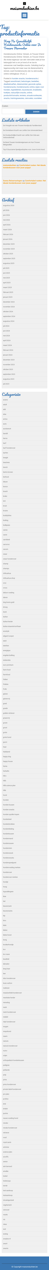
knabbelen (37, 90)
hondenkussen (8, 834)
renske (5, 1123)
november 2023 (9, 365)
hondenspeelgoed (9, 863)
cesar (5, 554)
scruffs (5, 1157)
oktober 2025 (8, 254)
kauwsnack (7, 906)
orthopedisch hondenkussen (13, 1060)
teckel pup (7, 1181)
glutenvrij (6, 699)
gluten (5, 694)
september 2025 (9, 258)
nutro (5, 1051)
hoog (5, 887)
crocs (5, 588)
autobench (7, 429)
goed (5, 703)
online (29, 92)
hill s (4, 776)
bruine (5, 511)
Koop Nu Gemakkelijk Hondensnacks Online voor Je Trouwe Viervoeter (22, 44)
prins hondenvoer (9, 1084)
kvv (4, 949)
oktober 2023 (8, 369)
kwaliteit (6, 959)
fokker (5, 679)
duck (5, 612)
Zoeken (5, 106)
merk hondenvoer (9, 1012)
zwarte (5, 1248)
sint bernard (7, 1166)
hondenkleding (8, 829)
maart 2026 (7, 230)
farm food (6, 670)
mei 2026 (6, 220)
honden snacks (18, 78)
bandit (5, 433)
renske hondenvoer (10, 1128)
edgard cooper (8, 636)
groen (5, 723)
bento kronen (8, 472)
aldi (4, 409)
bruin (5, 506)
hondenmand (8, 838)
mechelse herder (9, 998)
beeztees (6, 462)
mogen (5, 1027)
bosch (5, 491)
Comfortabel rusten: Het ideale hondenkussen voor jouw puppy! (24, 166)
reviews (23, 95)
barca (5, 438)
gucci (5, 742)
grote (5, 732)
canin (5, 535)
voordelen (38, 98)
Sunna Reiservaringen (12, 181)
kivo (4, 920)
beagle (5, 458)
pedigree (6, 1065)
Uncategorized (8, 1200)
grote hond (7, 737)
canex (5, 530)
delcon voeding (8, 593)
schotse (6, 1147)
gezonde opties (34, 84)
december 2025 (9, 244)
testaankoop (7, 1195)
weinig (5, 1234)
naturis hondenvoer (10, 1046)
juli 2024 (6, 326)
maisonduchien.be (24, 8)
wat (4, 1229)
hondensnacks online (26, 87)
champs (6, 568)
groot (5, 728)
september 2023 (9, 374)
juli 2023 (6, 384)
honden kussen (8, 805)
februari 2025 (8, 292)
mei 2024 (6, 336)
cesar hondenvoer (9, 559)
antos (5, 419)
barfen (5, 453)
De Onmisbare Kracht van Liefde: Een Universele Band (22, 130)
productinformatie (11, 95)
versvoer (6, 1210)
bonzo (5, 486)
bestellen (35, 81)
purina (5, 1113)
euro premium (8, 665)
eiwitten (6, 646)
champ (5, 564)
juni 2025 (6, 273)
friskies (5, 684)
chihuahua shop (9, 578)
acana (5, 400)
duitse (5, 617)
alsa (4, 414)
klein (4, 925)
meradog (6, 1002)
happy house (8, 761)
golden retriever (9, 713)
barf (4, 443)
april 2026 (6, 225)
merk (5, 1007)
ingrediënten (16, 90)
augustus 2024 (8, 321)
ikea (4, 896)
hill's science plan (9, 785)
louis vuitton (7, 983)
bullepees (6, 525)
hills (4, 790)
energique (6, 650)
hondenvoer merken (10, 877)
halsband (6, 752)
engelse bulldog (9, 655)
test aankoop (8, 1190)
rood (5, 1137)
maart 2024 (7, 345)
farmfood (6, 675)
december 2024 (9, 302)
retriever (6, 1133)
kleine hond (7, 935)
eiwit (5, 641)
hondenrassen (8, 843)
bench (5, 467)
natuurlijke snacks (18, 92)
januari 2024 (7, 355)
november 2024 (9, 307)
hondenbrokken (9, 824)
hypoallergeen (8, 891)
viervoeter (29, 98)
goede (5, 708)
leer (4, 973)
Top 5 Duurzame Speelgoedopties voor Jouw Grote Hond (24, 149)
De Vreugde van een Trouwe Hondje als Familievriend (22, 125)
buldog (5, 520)
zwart (5, 1243)
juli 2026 (6, 210)
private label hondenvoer (12, 1089)
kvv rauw (6, 954)
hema (5, 766)
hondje (5, 882)
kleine (5, 930)
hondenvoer (7, 872)
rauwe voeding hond (10, 1118)
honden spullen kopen (11, 814)
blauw (5, 482)
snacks (7, 98)
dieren (5, 597)
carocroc (6, 544)
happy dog (7, 756)
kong (5, 940)
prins (5, 1080)
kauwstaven (27, 90)
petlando (6, 1070)
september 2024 (9, 316)
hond (5, 795)
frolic (5, 689)
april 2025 (6, 283)
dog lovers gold (8, 602)
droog (5, 607)
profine (5, 1099)
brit (4, 501)
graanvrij (6, 718)
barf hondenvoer (9, 448)
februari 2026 (8, 234)
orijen (5, 1055)
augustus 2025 (8, 263)
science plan (7, 1152)
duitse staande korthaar (12, 626)
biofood (6, 477)
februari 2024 (8, 350)
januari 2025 (7, 297)
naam (5, 1036)
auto (5, 424)
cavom (5, 549)
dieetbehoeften (10, 84)
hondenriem (7, 848)
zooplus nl (7, 1239)
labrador (6, 964)
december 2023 (9, 360)
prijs (4, 1075)
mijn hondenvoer (9, 1022)
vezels (5, 1215)
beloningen (26, 81)
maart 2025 (7, 287)
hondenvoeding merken (11, 867)
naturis (5, 1041)
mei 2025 (6, 278)
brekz (5, 496)
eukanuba (6, 660)
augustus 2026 (8, 205)
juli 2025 (6, 268)
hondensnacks (32, 78)
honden (6, 800)
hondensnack (8, 853)
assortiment (15, 81)
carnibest (6, 540)
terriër (5, 1186)
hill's (4, 781)
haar (5, 747)
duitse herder (8, 621)
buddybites (7, 515)
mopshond (7, 1031)
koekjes (7, 92)
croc (4, 583)
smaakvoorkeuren (34, 95)
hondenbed (7, 819)
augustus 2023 (8, 379)
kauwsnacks (7, 911)
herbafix (6, 771)
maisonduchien (9, 165)
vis (4, 1219)
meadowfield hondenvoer (12, 993)
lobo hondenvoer (9, 978)
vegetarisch (7, 1205)
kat (4, 901)
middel (5, 1017)
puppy (5, 1108)
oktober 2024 (8, 311)
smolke (5, 1171)
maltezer (6, 988)
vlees (5, 1224)
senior (5, 1162)
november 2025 (9, 249)
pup (4, 1104)
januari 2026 (7, 239)
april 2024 (6, 340)
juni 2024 (6, 331)
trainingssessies (17, 98)
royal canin (7, 1142)
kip (4, 916)
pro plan (6, 1094)
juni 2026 (6, 215)
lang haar (6, 969)
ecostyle (6, 631)
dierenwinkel (22, 84)
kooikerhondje (8, 945)
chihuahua (7, 573)
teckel (5, 1176)
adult (5, 404)
